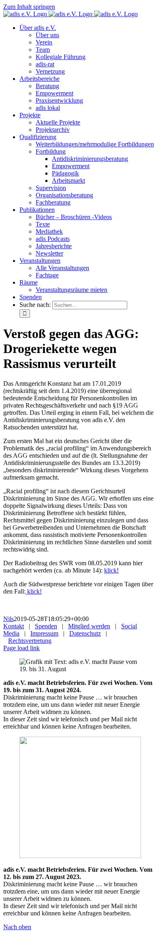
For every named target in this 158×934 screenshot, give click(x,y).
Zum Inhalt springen (29, 6)
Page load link (21, 648)
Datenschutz (85, 633)
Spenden (46, 626)
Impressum (44, 633)
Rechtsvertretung (29, 640)
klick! (111, 570)
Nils (8, 618)
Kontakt (13, 626)
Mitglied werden (89, 626)
